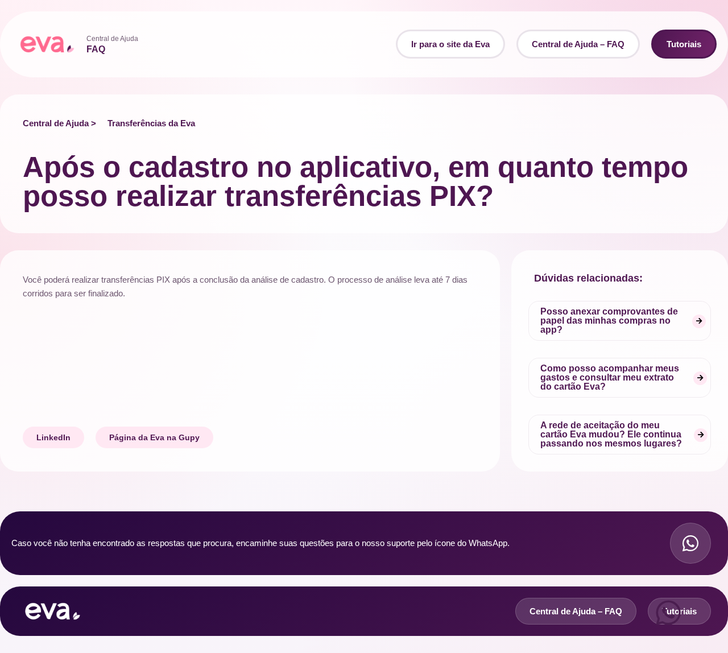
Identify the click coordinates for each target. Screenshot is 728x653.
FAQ (95, 49)
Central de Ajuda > (59, 123)
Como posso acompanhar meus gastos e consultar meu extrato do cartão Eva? (609, 377)
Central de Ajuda (112, 39)
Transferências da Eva (151, 123)
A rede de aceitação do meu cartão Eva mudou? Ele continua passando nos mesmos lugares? (611, 434)
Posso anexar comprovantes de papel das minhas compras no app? (609, 320)
